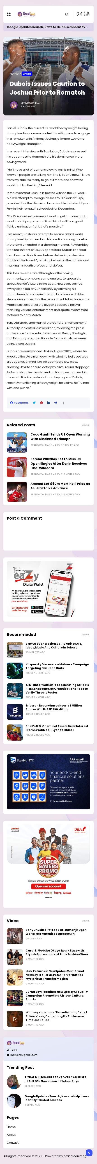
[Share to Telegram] (55, 402)
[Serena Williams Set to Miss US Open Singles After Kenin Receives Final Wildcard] (17, 467)
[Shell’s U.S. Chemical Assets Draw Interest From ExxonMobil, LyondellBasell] (15, 732)
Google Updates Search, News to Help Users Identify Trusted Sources (57, 1098)
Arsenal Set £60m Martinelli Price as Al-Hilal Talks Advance (60, 486)
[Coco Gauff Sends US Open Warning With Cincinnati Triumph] (17, 442)
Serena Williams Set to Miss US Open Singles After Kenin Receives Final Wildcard (58, 463)
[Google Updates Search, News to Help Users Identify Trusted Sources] (14, 1101)
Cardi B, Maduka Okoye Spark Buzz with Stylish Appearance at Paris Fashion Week (57, 952)
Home (14, 74)
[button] (63, 403)
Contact (12, 1142)
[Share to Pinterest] (41, 402)
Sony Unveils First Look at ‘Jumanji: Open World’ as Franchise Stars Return (56, 932)
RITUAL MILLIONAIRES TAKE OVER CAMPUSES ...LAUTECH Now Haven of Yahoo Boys (55, 1079)
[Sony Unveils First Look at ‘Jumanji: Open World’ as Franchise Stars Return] (15, 936)
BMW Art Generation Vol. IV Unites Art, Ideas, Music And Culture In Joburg (54, 645)
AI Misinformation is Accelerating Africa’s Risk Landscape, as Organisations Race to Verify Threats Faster (57, 688)
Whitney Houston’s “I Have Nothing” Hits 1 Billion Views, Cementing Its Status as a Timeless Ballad (56, 1016)
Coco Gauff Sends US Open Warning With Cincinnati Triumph (60, 436)
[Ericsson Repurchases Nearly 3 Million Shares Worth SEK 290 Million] (15, 712)
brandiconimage (76, 1156)
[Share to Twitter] (34, 402)
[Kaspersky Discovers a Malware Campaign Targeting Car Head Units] (15, 671)
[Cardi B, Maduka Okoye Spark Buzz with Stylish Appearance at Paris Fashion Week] (15, 957)
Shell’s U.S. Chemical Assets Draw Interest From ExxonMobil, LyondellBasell (57, 728)
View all (86, 424)
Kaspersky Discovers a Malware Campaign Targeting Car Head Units (57, 666)
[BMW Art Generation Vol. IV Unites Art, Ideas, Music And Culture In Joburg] (15, 650)
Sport (27, 74)
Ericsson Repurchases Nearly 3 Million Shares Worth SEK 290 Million (54, 707)
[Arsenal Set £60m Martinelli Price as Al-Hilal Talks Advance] (17, 492)
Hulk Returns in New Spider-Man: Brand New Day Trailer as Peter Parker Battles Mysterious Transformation (55, 975)
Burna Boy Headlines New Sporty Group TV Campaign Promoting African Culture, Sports (57, 995)
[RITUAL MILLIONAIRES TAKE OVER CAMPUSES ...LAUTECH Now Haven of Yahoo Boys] (14, 1082)
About (11, 1135)
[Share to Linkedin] (48, 402)
